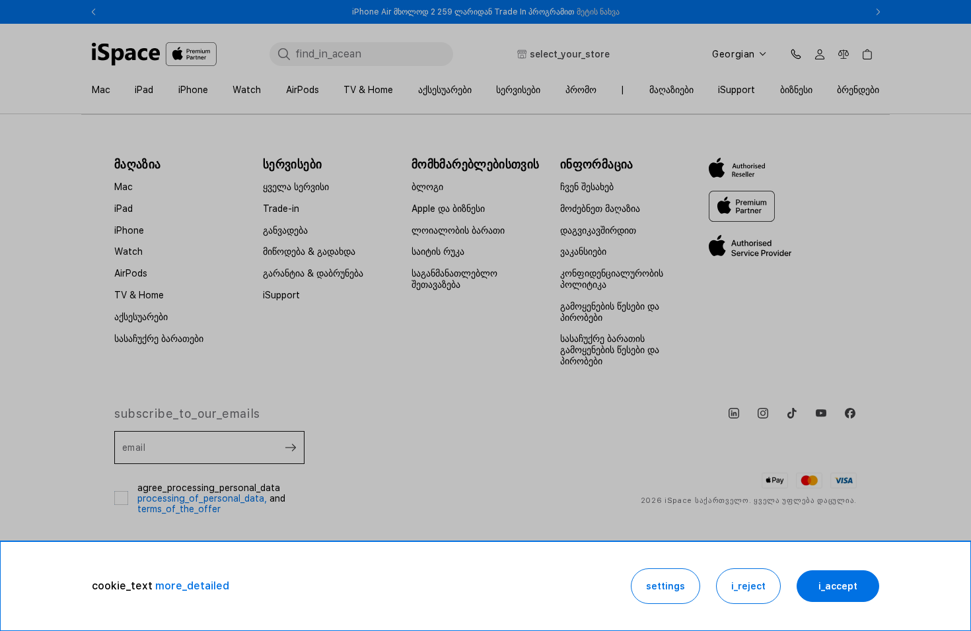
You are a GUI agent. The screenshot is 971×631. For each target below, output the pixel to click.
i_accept (837, 586)
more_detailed (192, 586)
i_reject (748, 586)
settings (665, 586)
